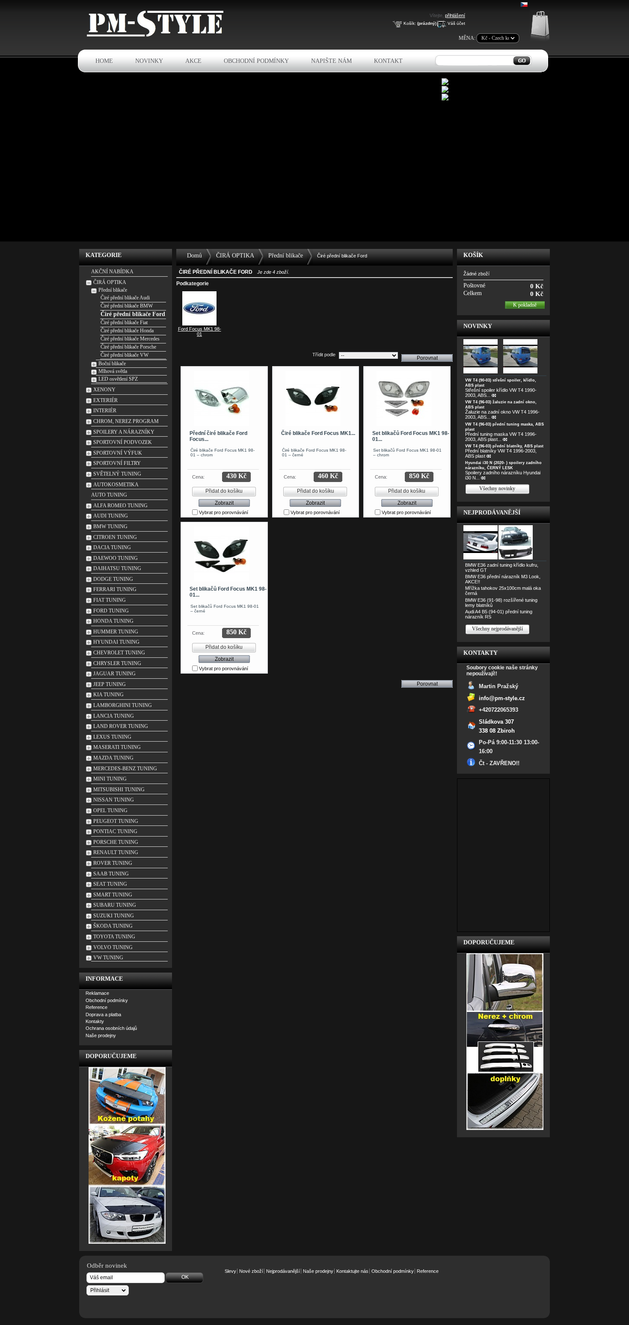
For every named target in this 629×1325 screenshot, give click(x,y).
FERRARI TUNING (114, 589)
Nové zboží (251, 1271)
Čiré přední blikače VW (124, 355)
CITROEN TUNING (115, 537)
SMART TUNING (112, 895)
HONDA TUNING (113, 621)
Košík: (410, 23)
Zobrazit (224, 503)
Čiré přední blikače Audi (125, 298)
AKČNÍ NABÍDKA (112, 272)
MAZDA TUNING (113, 758)
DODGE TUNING (113, 579)
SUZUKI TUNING (113, 916)
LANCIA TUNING (113, 716)
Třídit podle (323, 354)
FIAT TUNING (109, 600)
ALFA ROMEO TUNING (120, 506)
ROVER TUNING (112, 863)
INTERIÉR (104, 411)
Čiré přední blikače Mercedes (130, 339)
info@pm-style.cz (502, 698)
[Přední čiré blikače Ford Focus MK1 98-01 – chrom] (221, 398)
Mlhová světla (112, 371)
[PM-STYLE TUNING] (157, 35)
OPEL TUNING (110, 810)
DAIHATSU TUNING (117, 568)
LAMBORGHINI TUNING (122, 705)
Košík (473, 255)
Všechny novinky (497, 488)
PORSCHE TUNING (115, 842)
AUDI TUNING (110, 516)
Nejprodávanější (491, 512)
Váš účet (456, 23)
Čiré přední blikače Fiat (124, 322)
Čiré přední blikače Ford (133, 314)
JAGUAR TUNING (114, 674)
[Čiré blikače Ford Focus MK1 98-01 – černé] (313, 398)
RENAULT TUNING (115, 852)
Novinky (149, 61)
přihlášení (455, 15)
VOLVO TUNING (113, 947)
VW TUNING (108, 958)
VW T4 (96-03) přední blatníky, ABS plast (504, 446)
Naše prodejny (101, 1035)
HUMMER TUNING (115, 632)
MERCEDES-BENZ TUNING (125, 769)
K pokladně (525, 305)
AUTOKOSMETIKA (116, 485)
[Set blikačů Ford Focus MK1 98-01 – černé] (221, 554)
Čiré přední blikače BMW (127, 306)
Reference (96, 1007)
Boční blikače (112, 364)
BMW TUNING (110, 526)
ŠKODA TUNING (113, 926)
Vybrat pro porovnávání (223, 512)
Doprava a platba (103, 1014)
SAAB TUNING (111, 874)
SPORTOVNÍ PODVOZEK (122, 442)
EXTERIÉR (105, 400)
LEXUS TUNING (112, 737)
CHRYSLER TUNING (117, 663)
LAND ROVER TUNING (120, 726)
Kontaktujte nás (352, 1271)
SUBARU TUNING (114, 905)
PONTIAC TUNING (115, 831)
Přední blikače (112, 290)
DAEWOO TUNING (115, 558)
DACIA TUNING (112, 547)
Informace (104, 979)
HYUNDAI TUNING (116, 642)
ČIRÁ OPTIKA (109, 282)
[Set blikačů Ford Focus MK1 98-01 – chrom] (404, 398)
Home (104, 61)
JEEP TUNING (109, 684)
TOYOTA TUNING (114, 937)
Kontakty (95, 1021)
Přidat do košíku (224, 491)
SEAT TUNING (110, 884)
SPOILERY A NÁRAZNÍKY (123, 432)
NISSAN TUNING (113, 800)
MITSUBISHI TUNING (119, 790)
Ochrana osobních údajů (111, 1028)
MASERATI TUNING (117, 747)
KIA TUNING (108, 695)
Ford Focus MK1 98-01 (199, 331)
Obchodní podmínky (256, 61)
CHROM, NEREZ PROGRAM (126, 421)
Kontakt (388, 61)
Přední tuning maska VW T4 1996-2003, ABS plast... (501, 437)
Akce (193, 61)
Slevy (230, 1271)
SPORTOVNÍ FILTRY (117, 463)
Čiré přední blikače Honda (127, 331)
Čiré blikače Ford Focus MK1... (318, 433)
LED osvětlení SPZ (118, 379)
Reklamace (97, 993)
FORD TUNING (111, 611)
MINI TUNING (110, 779)
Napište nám (331, 61)
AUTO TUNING (109, 495)
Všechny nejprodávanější (497, 629)
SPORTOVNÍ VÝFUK (117, 453)
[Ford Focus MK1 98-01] (199, 323)
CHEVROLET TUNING (119, 653)
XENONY (104, 390)
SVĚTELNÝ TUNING (117, 474)
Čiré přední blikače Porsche (128, 347)
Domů (194, 255)
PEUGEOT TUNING (115, 821)
